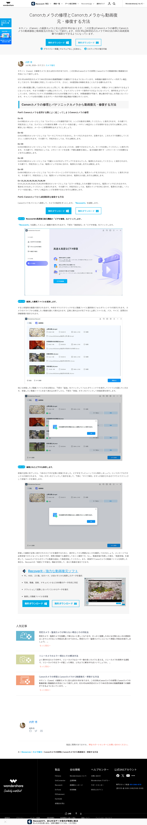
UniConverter (60, 780)
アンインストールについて (104, 818)
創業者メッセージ (76, 785)
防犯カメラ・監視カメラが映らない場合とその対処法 (64, 632)
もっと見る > (45, 645)
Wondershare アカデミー (100, 780)
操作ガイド (101, 4)
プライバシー (20, 818)
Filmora (58, 776)
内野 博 (28, 62)
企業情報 (73, 780)
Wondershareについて (78, 776)
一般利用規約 (50, 818)
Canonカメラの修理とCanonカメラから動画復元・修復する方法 (69, 676)
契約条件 (7, 818)
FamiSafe (58, 799)
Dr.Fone (58, 789)
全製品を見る (60, 803)
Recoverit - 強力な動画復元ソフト (53, 571)
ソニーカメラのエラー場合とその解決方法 (58, 655)
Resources (26, 752)
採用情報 (73, 789)
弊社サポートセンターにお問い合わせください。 (109, 744)
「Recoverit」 (80, 202)
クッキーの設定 (35, 818)
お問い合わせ (96, 776)
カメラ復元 (50, 65)
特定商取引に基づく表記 (67, 818)
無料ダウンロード (34, 603)
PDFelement (60, 794)
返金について (85, 818)
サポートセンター (97, 785)
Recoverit (58, 785)
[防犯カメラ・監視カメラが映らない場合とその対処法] (25, 635)
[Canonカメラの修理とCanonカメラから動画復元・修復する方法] (25, 680)
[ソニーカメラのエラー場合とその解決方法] (25, 659)
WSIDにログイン (97, 789)
